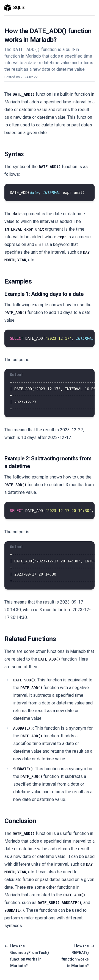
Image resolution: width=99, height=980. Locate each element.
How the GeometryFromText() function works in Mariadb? (26, 956)
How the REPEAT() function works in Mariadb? (78, 956)
